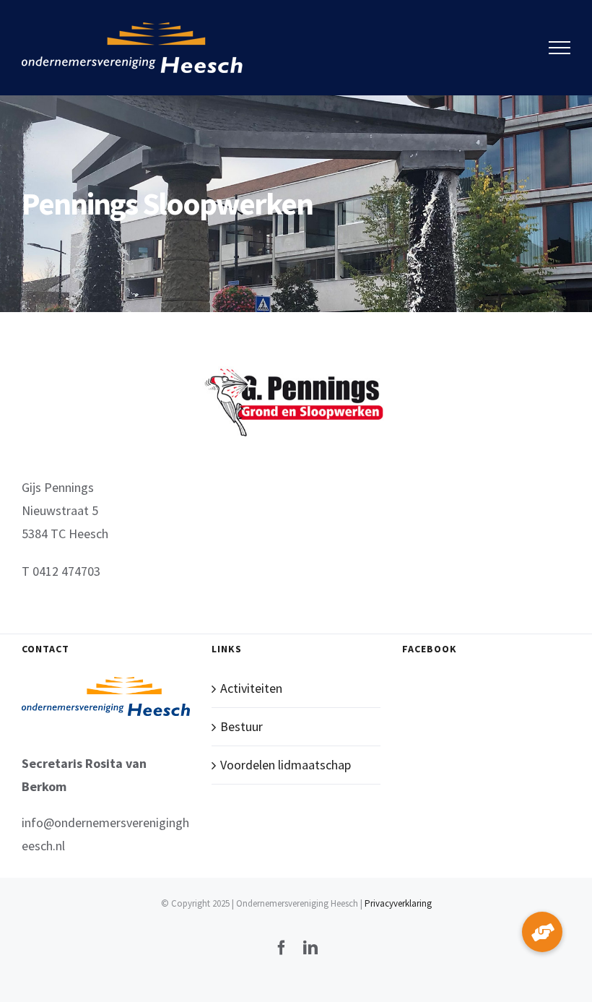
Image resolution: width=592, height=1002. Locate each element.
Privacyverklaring (398, 903)
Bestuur (241, 726)
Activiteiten (251, 688)
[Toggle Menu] (560, 47)
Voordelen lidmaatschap (285, 764)
